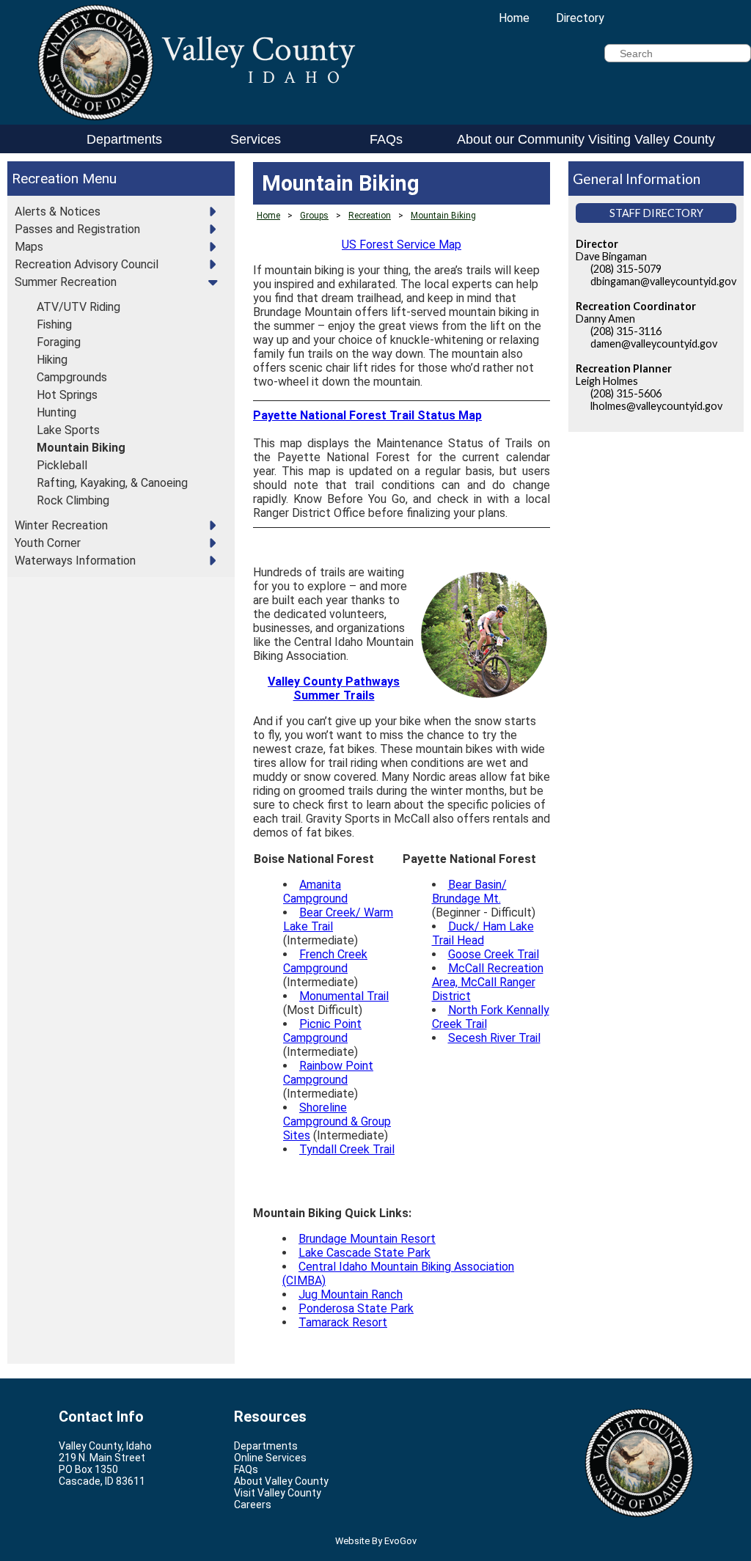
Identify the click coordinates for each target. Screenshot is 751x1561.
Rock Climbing (73, 500)
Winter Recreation (61, 525)
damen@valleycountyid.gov (653, 343)
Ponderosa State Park (356, 1308)
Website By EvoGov (376, 1540)
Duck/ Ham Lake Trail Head (483, 933)
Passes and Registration (77, 229)
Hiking (52, 360)
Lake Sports (68, 430)
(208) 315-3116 (626, 331)
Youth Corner (48, 543)
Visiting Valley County (651, 139)
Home (514, 18)
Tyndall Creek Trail (347, 1149)
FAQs (386, 139)
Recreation (45, 178)
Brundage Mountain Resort (367, 1239)
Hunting (56, 412)
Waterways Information (75, 561)
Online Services (270, 1457)
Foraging (59, 342)
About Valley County (281, 1481)
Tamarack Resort (342, 1322)
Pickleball (62, 465)
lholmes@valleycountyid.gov (656, 406)
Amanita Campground (315, 892)
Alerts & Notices (57, 211)
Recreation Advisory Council (86, 264)
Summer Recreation (66, 282)
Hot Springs (67, 395)
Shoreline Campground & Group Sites (337, 1121)
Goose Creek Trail (493, 954)
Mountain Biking (81, 448)
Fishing (54, 324)
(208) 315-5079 (626, 268)
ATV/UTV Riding (78, 307)
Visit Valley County (277, 1493)
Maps (29, 247)
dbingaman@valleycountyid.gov (663, 281)
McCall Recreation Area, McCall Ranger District (487, 982)
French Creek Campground (325, 961)
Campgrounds (72, 377)
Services (255, 139)
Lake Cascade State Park (364, 1253)
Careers (252, 1504)
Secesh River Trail (494, 1038)
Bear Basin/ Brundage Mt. (469, 892)
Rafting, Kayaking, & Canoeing (112, 483)
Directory (580, 18)
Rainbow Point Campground (328, 1073)
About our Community (520, 139)
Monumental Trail (344, 996)
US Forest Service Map (401, 244)
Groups (314, 215)
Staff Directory (656, 213)
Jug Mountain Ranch (350, 1294)
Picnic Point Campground (322, 1031)
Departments (124, 139)
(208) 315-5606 (626, 393)
